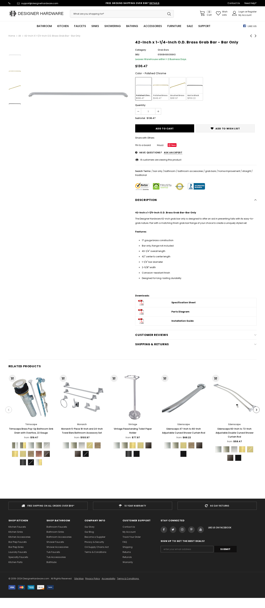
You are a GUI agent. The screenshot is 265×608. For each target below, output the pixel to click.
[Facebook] (164, 529)
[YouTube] (200, 529)
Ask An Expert (173, 152)
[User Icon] (234, 13)
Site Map (79, 578)
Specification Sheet (183, 302)
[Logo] (36, 13)
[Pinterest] (191, 529)
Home (11, 35)
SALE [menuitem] (190, 26)
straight (246, 171)
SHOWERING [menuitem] (112, 26)
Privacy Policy (92, 578)
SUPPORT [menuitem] (204, 26)
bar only (157, 171)
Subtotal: (140, 118)
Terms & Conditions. (128, 578)
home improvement (229, 171)
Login (241, 11)
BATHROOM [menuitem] (44, 26)
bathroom (170, 171)
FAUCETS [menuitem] (80, 26)
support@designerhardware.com (39, 3)
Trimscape (31, 424)
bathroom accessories (190, 171)
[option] (77, 95)
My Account (244, 15)
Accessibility (108, 578)
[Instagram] (182, 529)
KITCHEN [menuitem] (63, 26)
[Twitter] (173, 529)
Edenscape (184, 424)
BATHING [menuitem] (132, 26)
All (19, 35)
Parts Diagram (180, 311)
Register (252, 11)
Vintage (132, 424)
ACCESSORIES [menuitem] (152, 26)
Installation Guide (182, 320)
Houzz (160, 145)
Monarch (82, 424)
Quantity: (140, 105)
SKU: (137, 54)
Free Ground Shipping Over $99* (133, 3)
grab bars (210, 171)
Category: (140, 49)
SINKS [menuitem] (95, 26)
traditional (141, 175)
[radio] (143, 89)
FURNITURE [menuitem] (174, 26)
